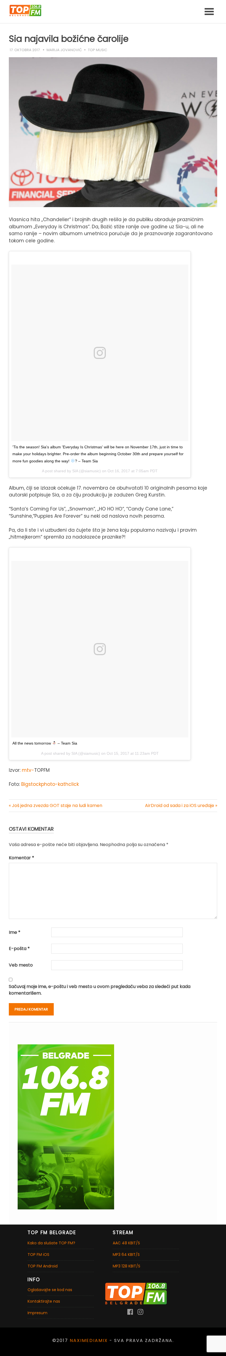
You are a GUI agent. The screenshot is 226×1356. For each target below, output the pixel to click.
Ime (14, 932)
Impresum (37, 1313)
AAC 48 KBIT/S (126, 1243)
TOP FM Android (43, 1266)
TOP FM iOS (38, 1254)
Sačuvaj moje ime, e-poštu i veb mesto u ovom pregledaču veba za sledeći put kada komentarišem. (99, 989)
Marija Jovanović (64, 50)
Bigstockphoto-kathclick (50, 784)
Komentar (21, 858)
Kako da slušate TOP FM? (51, 1243)
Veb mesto (21, 965)
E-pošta (19, 948)
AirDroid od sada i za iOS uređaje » (181, 805)
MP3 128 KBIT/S (126, 1266)
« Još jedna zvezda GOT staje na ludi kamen (55, 805)
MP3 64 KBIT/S (126, 1254)
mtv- (27, 770)
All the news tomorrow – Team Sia (44, 743)
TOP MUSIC (97, 50)
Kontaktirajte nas (44, 1301)
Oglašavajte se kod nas (50, 1289)
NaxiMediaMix (89, 1340)
